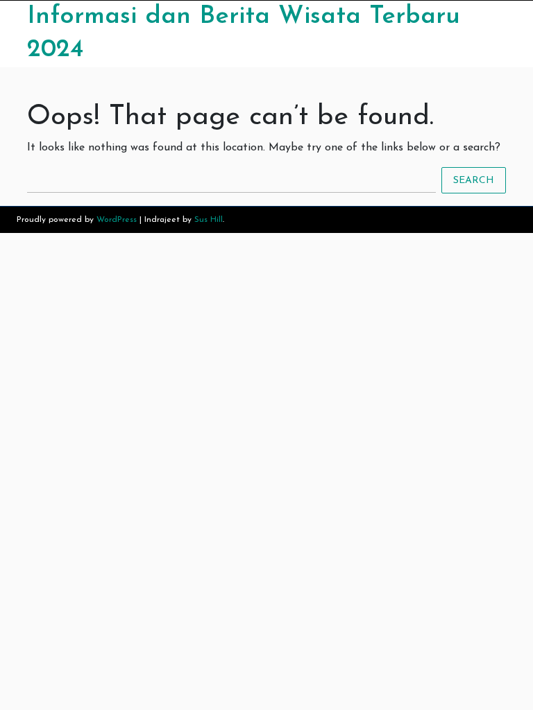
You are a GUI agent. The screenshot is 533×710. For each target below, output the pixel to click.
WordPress (116, 220)
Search (473, 180)
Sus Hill (208, 220)
